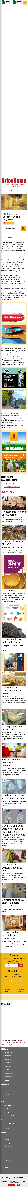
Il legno (7, 1069)
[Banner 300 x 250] (14, 463)
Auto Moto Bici (9, 1146)
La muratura (8, 1076)
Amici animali (8, 1052)
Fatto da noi (8, 1059)
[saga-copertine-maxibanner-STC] (14, 564)
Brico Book (8, 1105)
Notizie (7, 1112)
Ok (18, 1184)
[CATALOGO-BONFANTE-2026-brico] (14, 334)
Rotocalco (5, 1102)
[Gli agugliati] (14, 581)
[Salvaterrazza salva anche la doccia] (14, 890)
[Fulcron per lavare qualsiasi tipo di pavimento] (14, 750)
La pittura (7, 1080)
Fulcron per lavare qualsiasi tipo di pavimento (12, 762)
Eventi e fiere (8, 1109)
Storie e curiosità (9, 1116)
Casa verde (8, 1087)
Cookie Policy (11, 1184)
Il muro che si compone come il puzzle (11, 690)
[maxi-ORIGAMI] (14, 612)
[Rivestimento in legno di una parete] (14, 503)
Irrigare (7, 1094)
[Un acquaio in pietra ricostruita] (14, 717)
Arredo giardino (9, 1143)
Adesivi (7, 1139)
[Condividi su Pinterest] (16, 237)
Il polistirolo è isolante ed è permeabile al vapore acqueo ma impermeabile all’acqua (14, 803)
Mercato (4, 1120)
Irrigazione (8, 1164)
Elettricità (7, 1153)
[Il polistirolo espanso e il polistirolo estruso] (14, 786)
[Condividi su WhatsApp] (22, 237)
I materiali (14, 190)
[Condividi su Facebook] (14, 237)
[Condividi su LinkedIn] (19, 237)
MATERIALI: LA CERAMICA (11, 485)
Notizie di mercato (10, 1123)
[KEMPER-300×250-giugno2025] (14, 662)
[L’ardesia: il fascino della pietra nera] (14, 629)
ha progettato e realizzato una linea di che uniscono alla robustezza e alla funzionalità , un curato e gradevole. (14, 736)
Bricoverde (5, 1084)
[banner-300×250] (14, 399)
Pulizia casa (8, 1167)
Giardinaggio (8, 1157)
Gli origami (8, 1062)
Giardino (7, 1091)
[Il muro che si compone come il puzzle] (14, 678)
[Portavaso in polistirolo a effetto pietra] (14, 856)
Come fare (8, 1055)
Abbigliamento (9, 1136)
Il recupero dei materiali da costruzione (10, 935)
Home (2, 190)
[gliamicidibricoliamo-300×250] (14, 313)
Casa (6, 1150)
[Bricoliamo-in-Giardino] (14, 441)
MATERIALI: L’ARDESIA (10, 483)
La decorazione (9, 1073)
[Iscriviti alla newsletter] (14, 974)
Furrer (10, 427)
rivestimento (9, 223)
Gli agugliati (8, 590)
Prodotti (4, 1133)
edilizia (24, 243)
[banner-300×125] (6, 2)
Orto (6, 1098)
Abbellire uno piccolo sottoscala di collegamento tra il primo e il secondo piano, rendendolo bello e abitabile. (13, 519)
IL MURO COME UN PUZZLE (12, 487)
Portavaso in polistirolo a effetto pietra (12, 867)
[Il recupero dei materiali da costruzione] (14, 922)
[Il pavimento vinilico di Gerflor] (14, 532)
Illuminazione (8, 1160)
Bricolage (7, 190)
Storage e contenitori (8, 1172)
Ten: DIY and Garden (8, 1127)
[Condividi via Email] (24, 237)
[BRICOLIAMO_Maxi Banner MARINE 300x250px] (14, 378)
